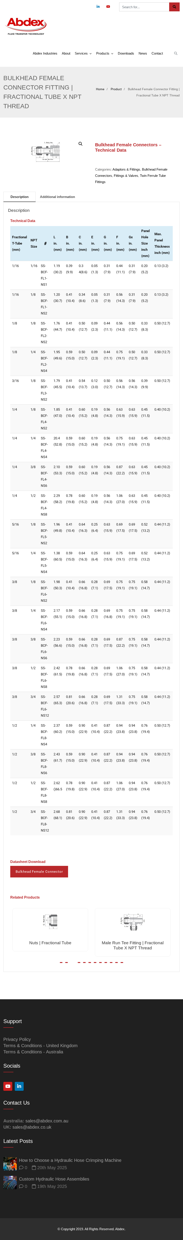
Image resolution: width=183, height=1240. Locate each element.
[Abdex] (25, 27)
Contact (157, 53)
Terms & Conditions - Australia (33, 1051)
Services (81, 53)
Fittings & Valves (126, 175)
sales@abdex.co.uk (31, 1127)
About (66, 53)
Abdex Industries (45, 53)
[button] (81, 144)
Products (102, 53)
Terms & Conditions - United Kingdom (40, 1045)
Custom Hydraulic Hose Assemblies (54, 1179)
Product (116, 89)
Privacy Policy (17, 1039)
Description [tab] (19, 197)
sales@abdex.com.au (46, 1120)
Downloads (126, 53)
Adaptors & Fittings (126, 169)
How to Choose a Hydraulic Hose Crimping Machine (70, 1160)
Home (100, 89)
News (143, 53)
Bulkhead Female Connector (39, 872)
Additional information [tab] (57, 197)
